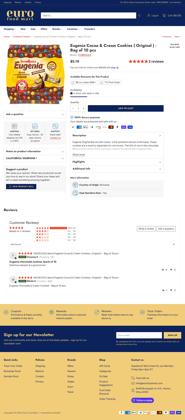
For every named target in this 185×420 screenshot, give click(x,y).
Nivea (70, 376)
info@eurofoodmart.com (149, 383)
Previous (167, 36)
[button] (139, 61)
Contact (40, 376)
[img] (25, 253)
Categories (105, 371)
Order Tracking (107, 398)
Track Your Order (13, 365)
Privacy (40, 381)
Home (7, 36)
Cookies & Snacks (21, 36)
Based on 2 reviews (19, 231)
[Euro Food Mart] (20, 15)
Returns (40, 371)
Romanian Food (12, 371)
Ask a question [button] (166, 228)
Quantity (74, 102)
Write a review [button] (146, 228)
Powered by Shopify (51, 412)
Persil (70, 391)
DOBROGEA (84, 55)
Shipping (40, 365)
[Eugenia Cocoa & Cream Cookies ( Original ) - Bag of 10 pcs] (35, 74)
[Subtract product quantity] (73, 108)
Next (177, 36)
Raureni (71, 371)
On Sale (103, 376)
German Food (11, 376)
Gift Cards (104, 365)
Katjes (70, 381)
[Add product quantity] (83, 108)
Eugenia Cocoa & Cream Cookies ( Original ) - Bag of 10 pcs (86, 253)
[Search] (139, 15)
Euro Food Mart (30, 412)
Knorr (70, 386)
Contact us (55, 138)
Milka (70, 365)
